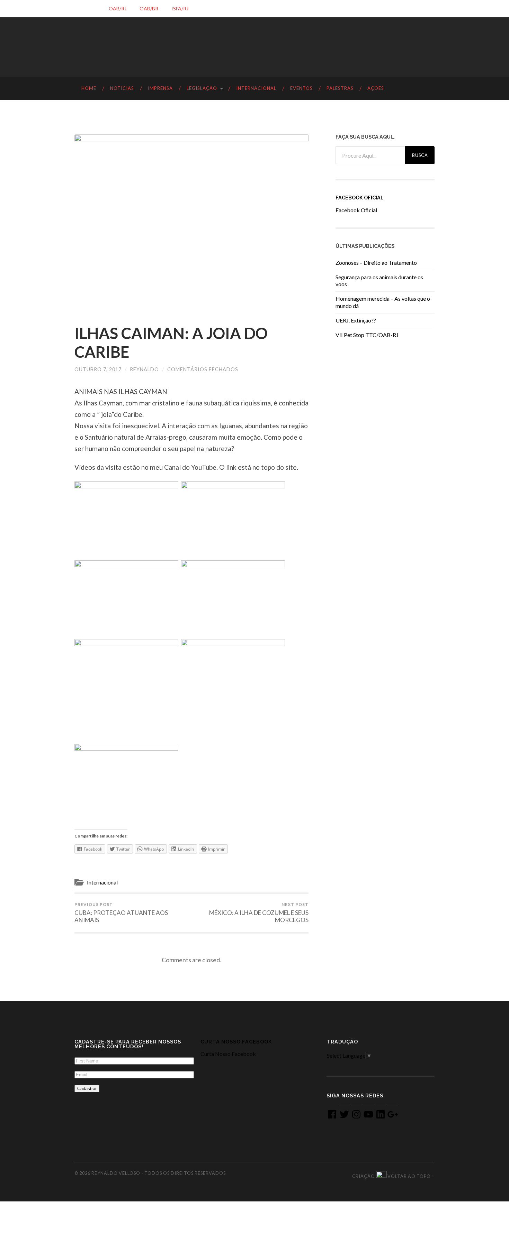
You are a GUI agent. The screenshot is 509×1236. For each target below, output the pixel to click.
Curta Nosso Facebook (236, 1042)
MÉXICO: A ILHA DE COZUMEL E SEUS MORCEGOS (259, 913)
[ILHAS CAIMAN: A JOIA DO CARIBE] (191, 222)
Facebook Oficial (360, 197)
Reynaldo (144, 369)
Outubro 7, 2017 (98, 369)
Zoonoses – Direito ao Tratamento (376, 262)
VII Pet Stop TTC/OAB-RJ (367, 334)
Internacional (102, 882)
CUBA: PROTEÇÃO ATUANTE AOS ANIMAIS (121, 913)
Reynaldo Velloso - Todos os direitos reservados (158, 1173)
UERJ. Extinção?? (356, 320)
